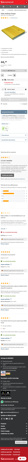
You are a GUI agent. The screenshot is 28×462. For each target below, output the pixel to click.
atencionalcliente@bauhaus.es (11, 412)
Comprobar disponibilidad (9, 92)
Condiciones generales (6, 452)
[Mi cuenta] (17, 7)
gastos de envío (19, 439)
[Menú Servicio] (10, 7)
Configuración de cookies (7, 449)
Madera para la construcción (8, 10)
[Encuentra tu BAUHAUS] (26, 2)
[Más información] (25, 89)
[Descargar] (3, 393)
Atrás (3, 10)
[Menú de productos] (3, 7)
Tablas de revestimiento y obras (20, 10)
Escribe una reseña (7, 175)
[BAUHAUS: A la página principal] (7, 2)
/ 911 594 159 (10, 405)
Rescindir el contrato (21, 442)
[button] (26, 33)
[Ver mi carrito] (24, 7)
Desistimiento (16, 452)
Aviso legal (17, 449)
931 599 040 (4, 405)
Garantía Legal (16, 454)
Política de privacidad (6, 454)
